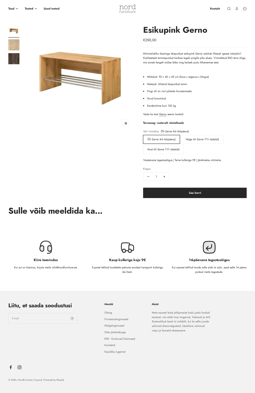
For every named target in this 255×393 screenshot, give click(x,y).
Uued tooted (52, 9)
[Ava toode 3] (13, 59)
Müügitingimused (114, 326)
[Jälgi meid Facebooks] (10, 367)
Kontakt (215, 9)
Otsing (108, 313)
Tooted (29, 9)
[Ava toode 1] (13, 31)
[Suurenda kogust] (164, 176)
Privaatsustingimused (116, 319)
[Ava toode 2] (13, 45)
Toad (11, 9)
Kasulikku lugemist (114, 352)
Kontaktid (109, 345)
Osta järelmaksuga (115, 332)
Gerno (163, 114)
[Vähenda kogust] (148, 176)
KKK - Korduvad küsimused (119, 339)
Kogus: (147, 169)
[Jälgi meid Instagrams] (19, 367)
